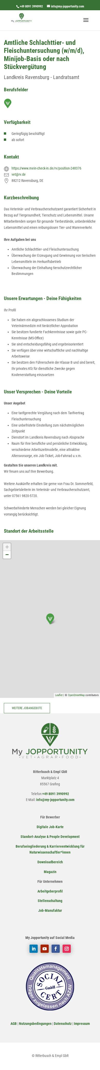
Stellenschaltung (50, 901)
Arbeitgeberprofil (50, 891)
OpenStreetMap (76, 695)
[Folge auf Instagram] (67, 949)
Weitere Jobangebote (27, 708)
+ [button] (7, 547)
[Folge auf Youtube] (45, 949)
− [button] (7, 554)
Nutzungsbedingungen (35, 1024)
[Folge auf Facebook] (56, 949)
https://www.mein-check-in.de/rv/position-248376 (46, 168)
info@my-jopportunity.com (54, 800)
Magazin (50, 872)
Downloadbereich (50, 862)
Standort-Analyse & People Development (50, 837)
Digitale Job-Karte (50, 827)
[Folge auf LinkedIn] (33, 949)
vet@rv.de (19, 174)
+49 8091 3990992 (31, 6)
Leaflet (59, 695)
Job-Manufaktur (50, 910)
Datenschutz (63, 1024)
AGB (14, 1024)
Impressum (82, 1024)
